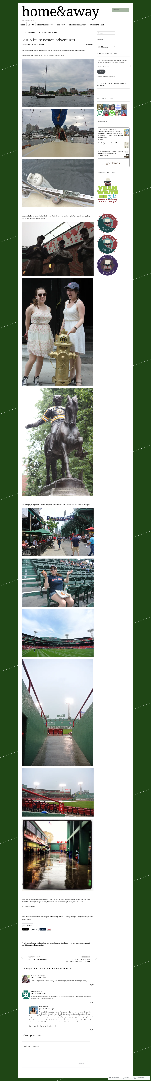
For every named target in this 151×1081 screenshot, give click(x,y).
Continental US (31, 32)
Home (22, 25)
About (31, 25)
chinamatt (35, 991)
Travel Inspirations (77, 25)
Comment (82, 1063)
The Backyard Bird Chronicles (108, 143)
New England (50, 32)
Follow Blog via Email (107, 53)
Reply (92, 985)
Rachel (41, 44)
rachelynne (43, 1007)
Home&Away (60, 11)
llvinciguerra (36, 975)
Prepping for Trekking (37, 958)
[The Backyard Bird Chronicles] (126, 148)
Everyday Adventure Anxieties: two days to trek (78, 959)
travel (24, 945)
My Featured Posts (45, 25)
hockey (66, 943)
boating (28, 943)
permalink (40, 945)
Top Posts (61, 25)
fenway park (51, 943)
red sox (72, 943)
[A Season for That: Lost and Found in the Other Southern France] (126, 157)
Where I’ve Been (97, 25)
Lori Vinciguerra (56, 917)
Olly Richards (103, 139)
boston (33, 943)
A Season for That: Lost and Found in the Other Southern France (110, 153)
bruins (39, 943)
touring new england (83, 943)
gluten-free (60, 943)
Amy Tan (102, 145)
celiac (44, 943)
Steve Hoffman (104, 156)
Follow (101, 72)
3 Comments (90, 44)
